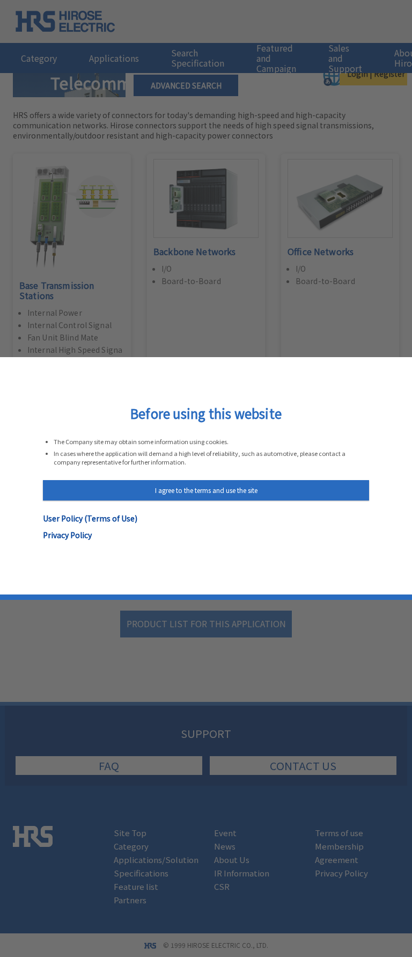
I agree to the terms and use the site (206, 490)
